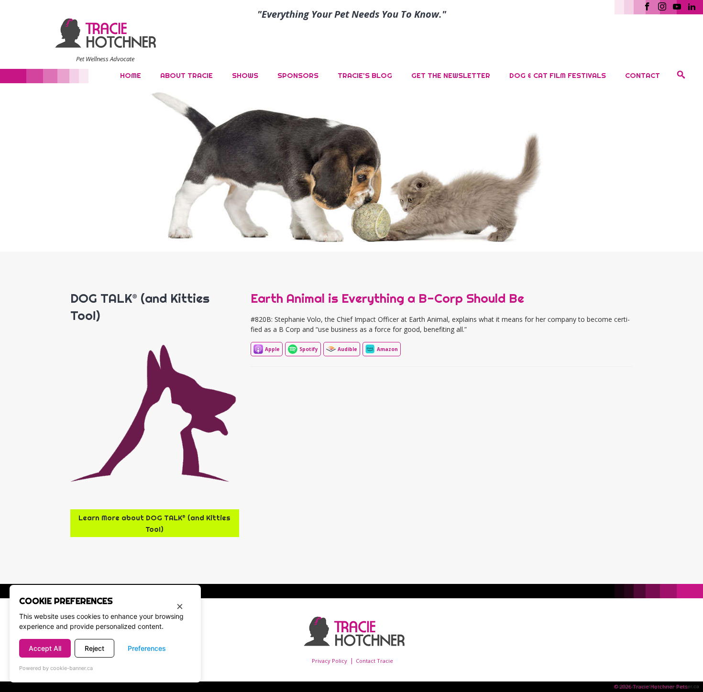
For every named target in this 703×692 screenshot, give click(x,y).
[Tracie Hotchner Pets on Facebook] (647, 5)
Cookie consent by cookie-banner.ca (657, 686)
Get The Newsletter (450, 75)
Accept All (45, 648)
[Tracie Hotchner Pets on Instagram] (662, 5)
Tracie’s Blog (365, 75)
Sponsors (298, 75)
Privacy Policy (329, 660)
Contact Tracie (374, 660)
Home (130, 75)
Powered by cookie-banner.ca (56, 668)
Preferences (147, 648)
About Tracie (186, 75)
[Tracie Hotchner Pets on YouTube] (677, 5)
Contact (642, 75)
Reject (94, 648)
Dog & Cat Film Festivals (557, 75)
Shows (245, 75)
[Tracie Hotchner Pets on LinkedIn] (692, 5)
